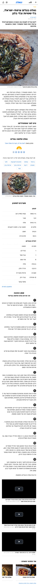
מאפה (31, 583)
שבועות (21, 583)
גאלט (34, 583)
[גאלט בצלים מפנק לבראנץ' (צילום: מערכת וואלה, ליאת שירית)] (19, 59)
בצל (28, 583)
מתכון (25, 583)
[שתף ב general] (3, 2)
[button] (30, 2)
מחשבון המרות (7, 287)
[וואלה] (19, 2)
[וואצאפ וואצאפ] (7, 2)
